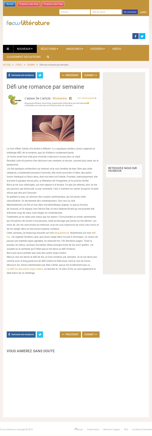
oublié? (143, 12)
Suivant (89, 75)
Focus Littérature (8, 429)
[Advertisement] (53, 384)
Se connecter (130, 12)
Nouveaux (24, 48)
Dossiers (97, 48)
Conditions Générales (142, 429)
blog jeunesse (61, 232)
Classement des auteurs (24, 56)
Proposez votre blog (28, 4)
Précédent (72, 75)
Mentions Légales (111, 429)
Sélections (49, 48)
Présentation (93, 429)
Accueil (10, 4)
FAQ (126, 429)
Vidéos (116, 48)
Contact (79, 429)
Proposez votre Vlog (53, 4)
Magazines (73, 48)
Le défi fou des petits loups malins (25, 269)
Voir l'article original (86, 98)
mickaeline (60, 98)
